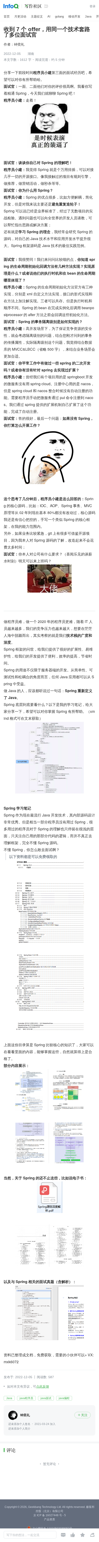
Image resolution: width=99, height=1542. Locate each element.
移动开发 (74, 16)
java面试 (46, 1398)
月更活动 (20, 16)
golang (59, 16)
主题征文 (37, 16)
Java (88, 16)
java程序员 (26, 1398)
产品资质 (49, 1519)
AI (48, 16)
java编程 (64, 1398)
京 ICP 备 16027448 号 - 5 (49, 1515)
